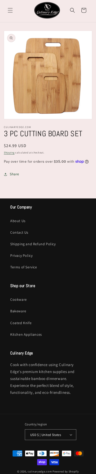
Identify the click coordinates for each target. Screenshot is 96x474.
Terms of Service (23, 267)
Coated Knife (20, 323)
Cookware (18, 299)
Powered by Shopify (65, 471)
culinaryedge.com (40, 471)
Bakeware (18, 311)
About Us (18, 220)
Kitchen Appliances (26, 334)
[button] (10, 10)
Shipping (9, 152)
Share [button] (14, 174)
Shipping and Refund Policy (33, 244)
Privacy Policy (21, 255)
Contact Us (19, 232)
